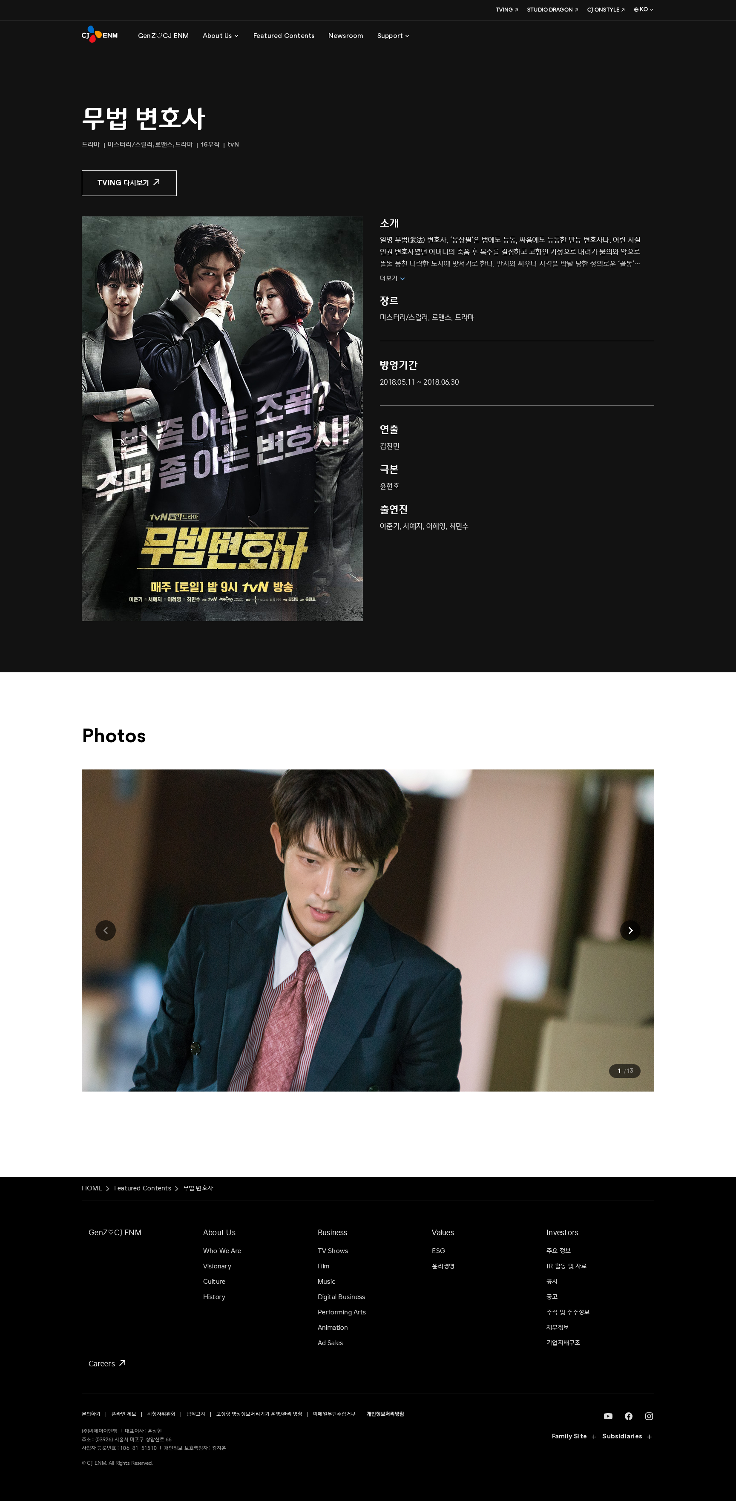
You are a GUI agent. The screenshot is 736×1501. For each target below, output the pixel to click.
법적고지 (196, 1414)
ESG (438, 1251)
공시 (552, 1282)
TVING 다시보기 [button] (123, 183)
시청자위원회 (161, 1414)
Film (324, 1266)
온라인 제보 (124, 1414)
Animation (333, 1328)
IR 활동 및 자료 (566, 1266)
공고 (552, 1297)
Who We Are (222, 1251)
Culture (214, 1282)
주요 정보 (558, 1251)
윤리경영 (443, 1266)
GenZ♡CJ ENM (115, 1232)
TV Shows (333, 1251)
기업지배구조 (563, 1343)
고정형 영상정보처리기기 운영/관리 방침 (259, 1414)
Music (327, 1282)
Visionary (217, 1266)
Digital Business (341, 1297)
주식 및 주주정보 (567, 1312)
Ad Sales (330, 1343)
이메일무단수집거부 (334, 1414)
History (214, 1297)
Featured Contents (142, 1188)
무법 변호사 (198, 1188)
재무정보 (557, 1328)
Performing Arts (342, 1312)
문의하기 (91, 1414)
